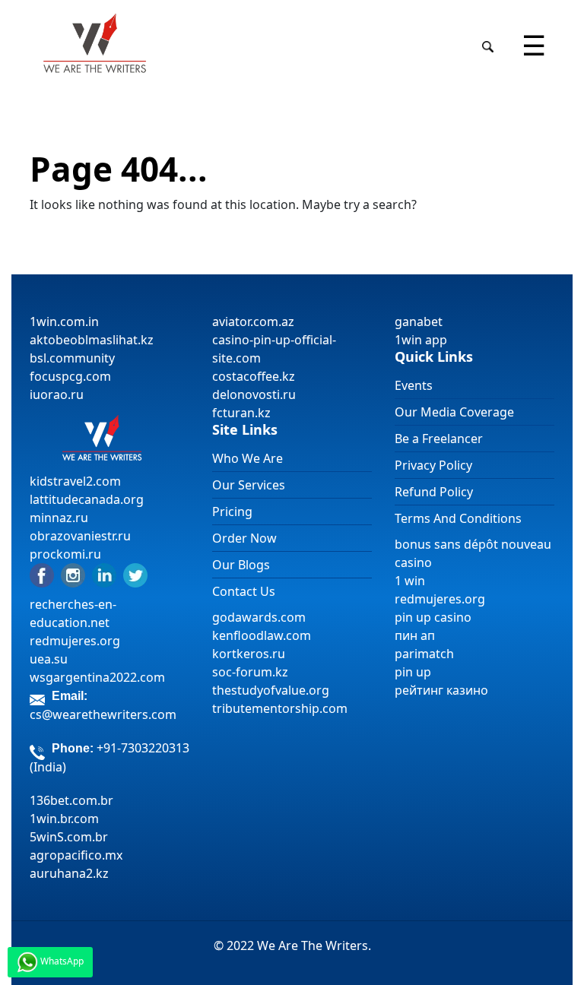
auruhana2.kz (69, 873)
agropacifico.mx (76, 855)
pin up (413, 672)
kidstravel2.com (75, 481)
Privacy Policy (433, 465)
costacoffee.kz (253, 376)
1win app (421, 339)
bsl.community (72, 358)
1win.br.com (64, 818)
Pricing (232, 511)
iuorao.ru (57, 394)
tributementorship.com (280, 708)
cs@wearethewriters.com (103, 714)
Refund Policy (434, 491)
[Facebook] (42, 573)
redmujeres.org (75, 640)
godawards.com (259, 617)
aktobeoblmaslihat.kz (92, 339)
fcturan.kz (241, 412)
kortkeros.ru (248, 653)
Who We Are (247, 458)
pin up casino (433, 617)
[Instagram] (73, 573)
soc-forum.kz (250, 672)
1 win (410, 580)
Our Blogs (241, 564)
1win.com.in (64, 321)
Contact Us (243, 591)
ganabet (420, 321)
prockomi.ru (65, 554)
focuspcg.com (70, 376)
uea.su (49, 659)
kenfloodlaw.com (261, 635)
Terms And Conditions (458, 518)
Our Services (248, 485)
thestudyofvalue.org (270, 690)
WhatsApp (61, 961)
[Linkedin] (104, 573)
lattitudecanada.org (87, 499)
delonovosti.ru (254, 394)
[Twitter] (135, 573)
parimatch (424, 653)
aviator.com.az (253, 321)
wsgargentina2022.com (97, 677)
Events (414, 385)
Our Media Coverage (454, 412)
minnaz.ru (59, 517)
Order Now (244, 538)
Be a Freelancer (439, 438)
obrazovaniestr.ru (80, 535)
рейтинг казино (441, 690)
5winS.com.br (69, 836)
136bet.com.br (71, 800)
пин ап (415, 635)
